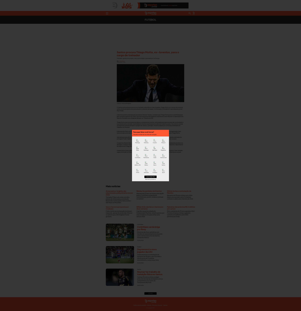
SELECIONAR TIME (150, 176)
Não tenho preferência (150, 179)
